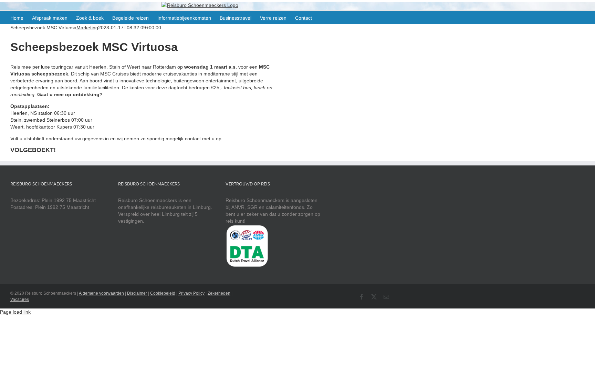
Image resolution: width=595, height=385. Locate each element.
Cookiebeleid (162, 293)
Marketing (87, 27)
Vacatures (19, 299)
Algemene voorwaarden (101, 293)
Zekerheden (219, 293)
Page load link (15, 312)
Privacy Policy (191, 293)
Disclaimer (137, 293)
